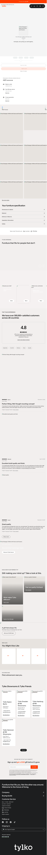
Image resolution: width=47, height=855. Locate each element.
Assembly (5, 347)
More (11, 300)
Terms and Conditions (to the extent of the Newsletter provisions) (19, 774)
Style (24, 347)
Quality (29, 347)
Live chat (27, 231)
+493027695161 (6, 710)
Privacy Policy (33, 774)
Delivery (18, 347)
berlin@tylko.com (7, 712)
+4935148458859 (22, 711)
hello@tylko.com (21, 713)
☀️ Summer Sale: (23, 1)
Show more (6, 536)
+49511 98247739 (7, 740)
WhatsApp (35, 231)
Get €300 (34, 767)
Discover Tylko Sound (8, 552)
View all (23, 750)
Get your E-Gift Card (9, 633)
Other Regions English (9, 829)
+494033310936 (36, 711)
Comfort (12, 347)
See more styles (5, 200)
